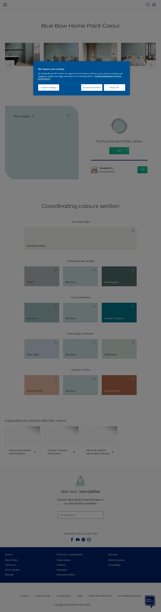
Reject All (114, 87)
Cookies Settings (49, 87)
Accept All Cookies (91, 87)
